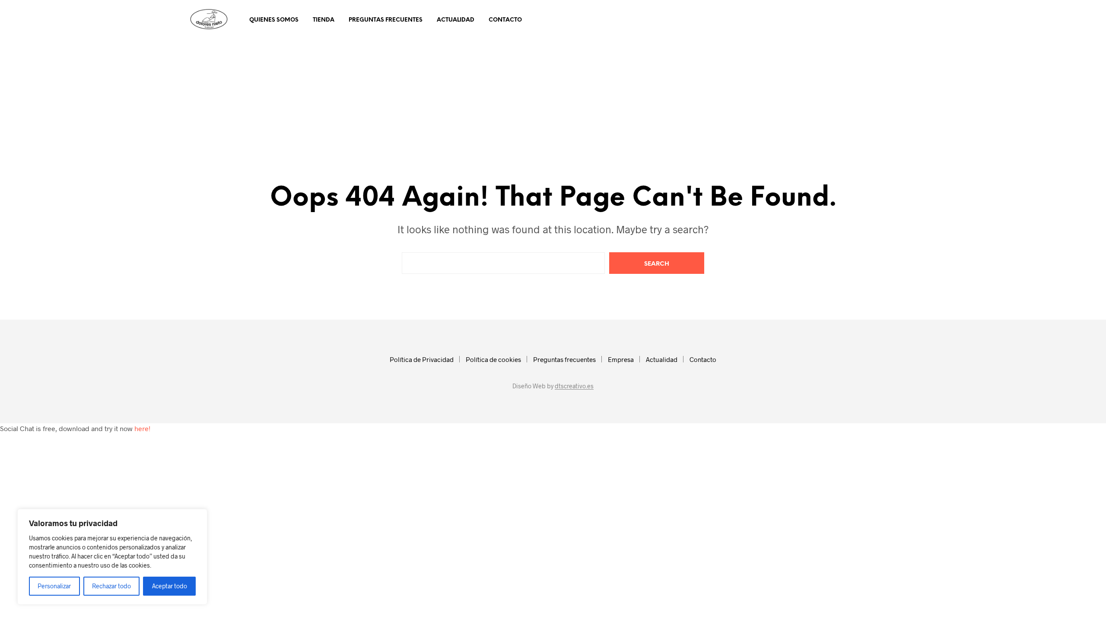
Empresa (621, 359)
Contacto (505, 20)
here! (142, 428)
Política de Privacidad (422, 359)
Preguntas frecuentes (386, 20)
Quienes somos (274, 20)
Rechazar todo (111, 586)
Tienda (323, 20)
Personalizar (54, 586)
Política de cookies (493, 359)
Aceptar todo (169, 586)
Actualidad (455, 20)
